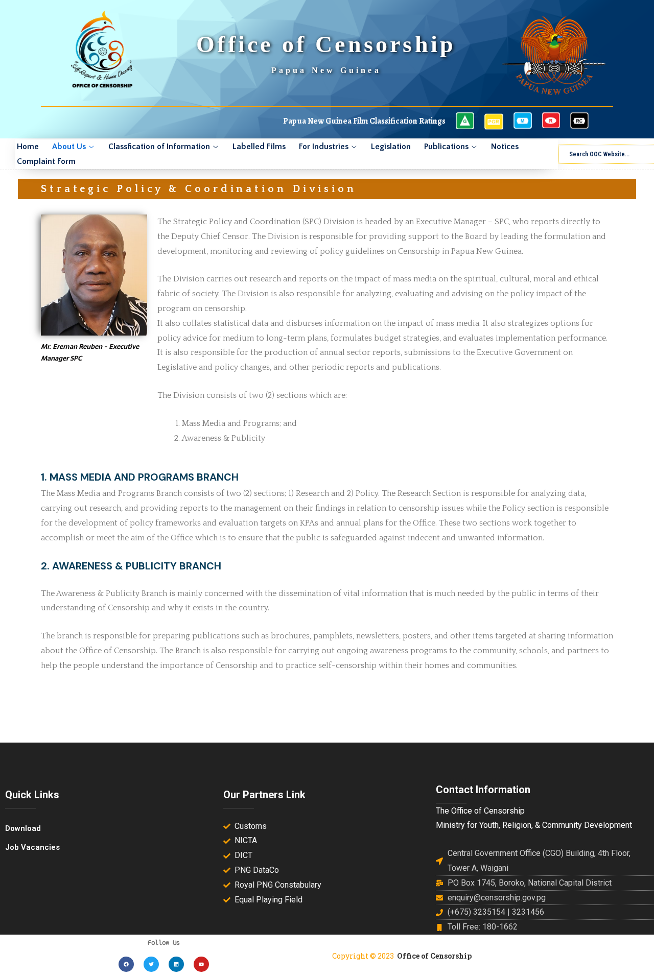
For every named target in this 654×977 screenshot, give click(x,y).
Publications (446, 146)
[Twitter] (151, 964)
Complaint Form (46, 161)
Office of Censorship (434, 956)
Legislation (391, 146)
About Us (69, 146)
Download (23, 828)
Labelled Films (259, 146)
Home (28, 146)
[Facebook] (126, 964)
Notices (505, 146)
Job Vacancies (32, 847)
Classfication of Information (159, 146)
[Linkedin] (176, 964)
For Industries (323, 146)
